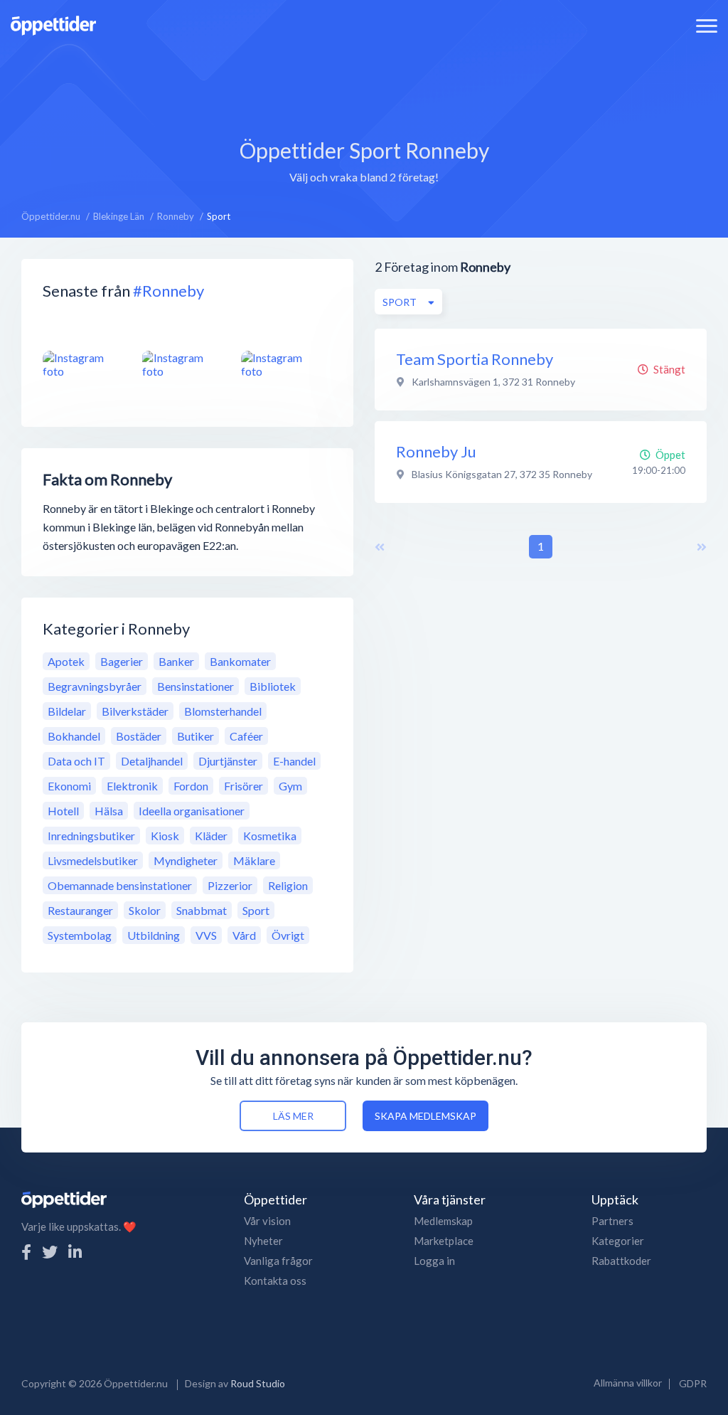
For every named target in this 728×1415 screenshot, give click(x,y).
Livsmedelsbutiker (93, 860)
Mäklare (254, 860)
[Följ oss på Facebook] (26, 1251)
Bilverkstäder (135, 711)
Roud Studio (257, 1383)
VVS (206, 935)
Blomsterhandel (223, 711)
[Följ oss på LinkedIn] (75, 1251)
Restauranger (80, 910)
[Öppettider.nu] (53, 24)
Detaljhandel (152, 761)
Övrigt (288, 935)
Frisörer (243, 786)
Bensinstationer (195, 686)
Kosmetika (269, 835)
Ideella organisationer (192, 810)
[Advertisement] (364, 82)
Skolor (145, 910)
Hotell (63, 810)
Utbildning (153, 935)
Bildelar (67, 711)
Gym (290, 786)
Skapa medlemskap (425, 1116)
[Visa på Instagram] (84, 364)
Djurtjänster (227, 761)
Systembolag (80, 935)
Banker (176, 661)
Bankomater (240, 661)
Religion (288, 885)
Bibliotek (273, 686)
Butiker (195, 736)
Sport (255, 910)
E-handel (294, 761)
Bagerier (121, 661)
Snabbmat (201, 910)
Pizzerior (230, 885)
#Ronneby (168, 290)
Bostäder (138, 736)
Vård (244, 935)
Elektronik (132, 786)
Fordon (190, 786)
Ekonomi (69, 786)
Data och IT (76, 761)
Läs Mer (293, 1116)
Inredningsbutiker (91, 835)
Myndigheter (186, 860)
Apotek (66, 661)
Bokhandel (74, 736)
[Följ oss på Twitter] (50, 1251)
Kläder (211, 835)
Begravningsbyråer (94, 686)
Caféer (246, 736)
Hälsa (109, 810)
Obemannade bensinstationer (120, 885)
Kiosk (165, 835)
